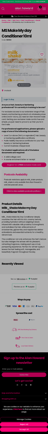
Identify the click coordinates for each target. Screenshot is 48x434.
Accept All (24, 429)
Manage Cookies (24, 419)
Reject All (24, 424)
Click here (17, 409)
